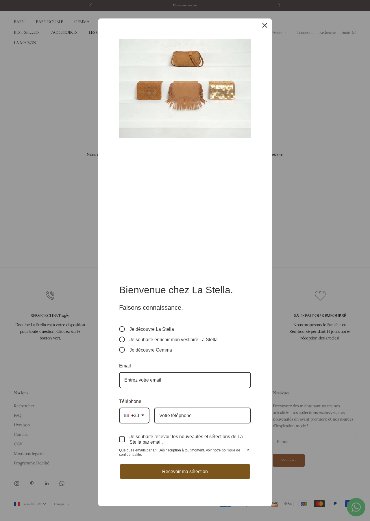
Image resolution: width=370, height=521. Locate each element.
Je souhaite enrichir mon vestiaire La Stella (174, 339)
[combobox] (134, 415)
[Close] (265, 25)
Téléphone (130, 401)
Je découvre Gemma (151, 350)
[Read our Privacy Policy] (247, 450)
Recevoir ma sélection (185, 471)
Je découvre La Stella (152, 329)
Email (125, 365)
